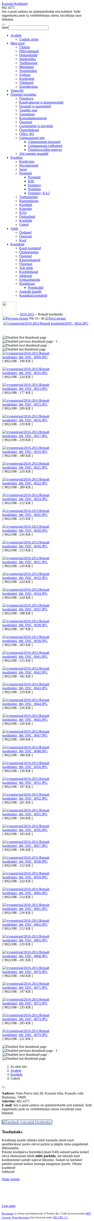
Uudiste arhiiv (29, 39)
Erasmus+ (35, 185)
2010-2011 (27, 314)
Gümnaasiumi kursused (44, 142)
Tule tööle (26, 268)
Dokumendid (28, 55)
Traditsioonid (28, 63)
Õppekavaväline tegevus (45, 149)
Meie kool (17, 43)
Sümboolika (27, 59)
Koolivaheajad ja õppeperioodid (41, 102)
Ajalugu (24, 75)
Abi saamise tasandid (33, 153)
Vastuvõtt (16, 90)
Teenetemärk (28, 71)
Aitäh (14, 228)
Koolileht (25, 205)
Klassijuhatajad (29, 260)
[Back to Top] (3, 1087)
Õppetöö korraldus (23, 94)
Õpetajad (25, 236)
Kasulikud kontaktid (33, 295)
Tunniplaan (27, 114)
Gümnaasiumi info (32, 138)
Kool (22, 240)
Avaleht (15, 35)
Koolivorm (26, 161)
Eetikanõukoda (29, 279)
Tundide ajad (28, 110)
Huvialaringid (28, 165)
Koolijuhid (26, 79)
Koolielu (16, 157)
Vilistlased (26, 82)
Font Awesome (20, 1217)
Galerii (24, 224)
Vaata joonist (10, 1179)
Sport (23, 169)
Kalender (25, 209)
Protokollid (35, 287)
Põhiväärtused (29, 51)
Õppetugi (25, 122)
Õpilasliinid (27, 216)
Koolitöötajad (28, 272)
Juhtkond (25, 276)
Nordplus (34, 189)
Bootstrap (7, 1213)
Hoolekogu (27, 283)
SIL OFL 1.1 (60, 1217)
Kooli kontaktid (30, 248)
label (5, 27)
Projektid (25, 173)
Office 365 (26, 134)
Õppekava (26, 98)
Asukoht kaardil (30, 291)
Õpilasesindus (28, 252)
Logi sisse (9, 1206)
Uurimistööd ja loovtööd (36, 126)
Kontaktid (17, 244)
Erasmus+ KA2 (39, 193)
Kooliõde (25, 220)
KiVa (22, 213)
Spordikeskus (28, 86)
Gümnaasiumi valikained (45, 146)
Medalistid (26, 67)
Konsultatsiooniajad (33, 118)
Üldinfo (24, 47)
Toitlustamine (28, 197)
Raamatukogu (28, 201)
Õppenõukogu (29, 130)
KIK (31, 181)
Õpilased (25, 232)
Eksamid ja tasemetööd (35, 106)
